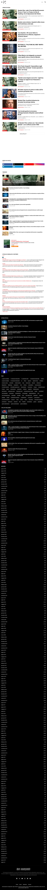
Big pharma (4, 385)
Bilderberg (10, 385)
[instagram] (39, 164)
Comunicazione (38, 385)
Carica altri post (23, 133)
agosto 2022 (23, 571)
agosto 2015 (23, 755)
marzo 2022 (23, 582)
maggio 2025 (23, 499)
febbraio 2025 (23, 505)
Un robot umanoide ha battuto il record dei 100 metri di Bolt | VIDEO (15, 301)
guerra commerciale (15, 403)
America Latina (5, 382)
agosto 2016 (23, 728)
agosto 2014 (23, 781)
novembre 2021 (23, 591)
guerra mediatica (23, 403)
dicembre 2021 (23, 588)
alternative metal (11, 391)
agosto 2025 (23, 492)
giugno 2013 (23, 811)
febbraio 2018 (23, 689)
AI (21, 380)
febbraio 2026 (23, 479)
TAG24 (3, 284)
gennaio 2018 (23, 691)
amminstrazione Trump (28, 391)
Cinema (25, 385)
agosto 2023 (23, 545)
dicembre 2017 (23, 693)
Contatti (29, 884)
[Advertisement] (23, 147)
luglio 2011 (23, 862)
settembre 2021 (23, 595)
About (20, 884)
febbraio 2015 (23, 768)
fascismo (15, 401)
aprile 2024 (23, 527)
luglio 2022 (23, 573)
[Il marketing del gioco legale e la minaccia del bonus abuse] (4, 361)
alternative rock (19, 391)
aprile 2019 (23, 658)
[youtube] (29, 164)
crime (17, 399)
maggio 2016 (23, 735)
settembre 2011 (23, 857)
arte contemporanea (6, 395)
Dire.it (3, 300)
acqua (7, 389)
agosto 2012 (23, 833)
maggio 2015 (23, 761)
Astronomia (28, 382)
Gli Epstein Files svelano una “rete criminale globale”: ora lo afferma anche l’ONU (30, 123)
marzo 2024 (23, 529)
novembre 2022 (23, 564)
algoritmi (30, 389)
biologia (3, 397)
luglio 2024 (23, 521)
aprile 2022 (23, 580)
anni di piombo (5, 393)
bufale (8, 397)
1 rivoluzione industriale (15, 378)
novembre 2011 (23, 853)
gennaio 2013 (23, 822)
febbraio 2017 (23, 715)
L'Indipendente (5, 289)
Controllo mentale (5, 387)
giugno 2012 (23, 838)
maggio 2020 (23, 630)
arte (38, 393)
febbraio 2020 (23, 637)
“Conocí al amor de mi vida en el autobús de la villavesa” (12, 264)
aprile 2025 (23, 501)
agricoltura (19, 389)
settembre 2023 (23, 543)
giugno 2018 (23, 680)
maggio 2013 (23, 814)
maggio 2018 (23, 682)
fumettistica (29, 401)
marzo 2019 (23, 661)
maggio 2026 (23, 473)
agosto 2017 (23, 702)
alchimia (24, 389)
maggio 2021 (23, 604)
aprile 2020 (23, 632)
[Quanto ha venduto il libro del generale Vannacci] (4, 450)
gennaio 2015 (23, 770)
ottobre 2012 (23, 829)
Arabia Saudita (18, 382)
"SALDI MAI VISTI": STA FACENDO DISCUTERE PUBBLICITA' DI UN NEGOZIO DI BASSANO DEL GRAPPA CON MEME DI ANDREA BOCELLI (26, 199)
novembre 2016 (23, 722)
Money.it (4, 295)
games (35, 401)
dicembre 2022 (23, 562)
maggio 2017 (23, 709)
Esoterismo (30, 387)
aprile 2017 (23, 711)
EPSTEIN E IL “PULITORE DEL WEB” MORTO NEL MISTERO (30, 45)
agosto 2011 (23, 860)
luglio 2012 (23, 836)
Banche (33, 382)
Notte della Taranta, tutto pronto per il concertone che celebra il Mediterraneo (16, 280)
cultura (21, 399)
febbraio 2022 (23, 584)
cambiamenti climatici (15, 397)
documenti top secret (39, 399)
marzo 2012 (23, 844)
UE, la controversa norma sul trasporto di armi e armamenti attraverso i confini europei (26, 210)
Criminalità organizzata (14, 387)
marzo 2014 (23, 792)
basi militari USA (29, 395)
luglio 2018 (23, 678)
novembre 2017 (23, 696)
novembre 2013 (23, 801)
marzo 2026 (23, 477)
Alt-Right (41, 380)
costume (13, 399)
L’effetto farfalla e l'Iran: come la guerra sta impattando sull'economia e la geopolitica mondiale (25, 233)
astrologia (13, 395)
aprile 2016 (23, 737)
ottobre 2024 (23, 514)
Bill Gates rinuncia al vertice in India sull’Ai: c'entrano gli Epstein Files (30, 90)
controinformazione (5, 399)
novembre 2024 (23, 512)
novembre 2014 (23, 774)
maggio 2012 (23, 840)
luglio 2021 (23, 599)
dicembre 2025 (23, 484)
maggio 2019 (23, 656)
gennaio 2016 (23, 744)
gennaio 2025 (23, 508)
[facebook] (7, 164)
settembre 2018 (23, 674)
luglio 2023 (23, 547)
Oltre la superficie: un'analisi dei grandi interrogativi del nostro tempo (21, 370)
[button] (1, 2)
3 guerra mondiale (5, 380)
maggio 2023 (23, 551)
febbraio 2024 (23, 532)
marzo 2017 (23, 713)
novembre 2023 (23, 538)
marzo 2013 (23, 818)
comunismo (30, 397)
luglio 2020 (23, 626)
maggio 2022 (23, 578)
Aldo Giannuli (13, 240)
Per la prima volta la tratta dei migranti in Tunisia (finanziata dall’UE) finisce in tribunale (18, 290)
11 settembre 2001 (24, 378)
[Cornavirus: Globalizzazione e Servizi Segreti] (7, 240)
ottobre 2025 (23, 488)
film (20, 401)
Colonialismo (30, 385)
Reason (3, 274)
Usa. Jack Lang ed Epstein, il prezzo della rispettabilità (19, 204)
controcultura (36, 397)
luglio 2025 (23, 495)
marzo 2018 (23, 687)
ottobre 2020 (23, 619)
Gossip (3, 389)
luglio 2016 (23, 731)
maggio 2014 (23, 787)
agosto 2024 (23, 519)
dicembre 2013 (23, 798)
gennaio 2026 (23, 481)
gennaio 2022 (23, 586)
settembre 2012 (23, 831)
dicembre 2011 (23, 851)
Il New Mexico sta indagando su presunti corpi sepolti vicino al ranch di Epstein (29, 56)
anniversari (11, 393)
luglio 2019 (23, 652)
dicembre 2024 (23, 510)
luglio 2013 (23, 809)
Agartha (29, 380)
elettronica (10, 401)
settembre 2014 (23, 779)
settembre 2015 (23, 752)
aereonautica (13, 389)
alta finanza (4, 391)
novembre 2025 (23, 486)
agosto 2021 (23, 597)
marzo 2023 (23, 556)
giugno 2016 (23, 733)
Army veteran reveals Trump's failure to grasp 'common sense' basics (15, 269)
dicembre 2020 (23, 615)
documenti (31, 399)
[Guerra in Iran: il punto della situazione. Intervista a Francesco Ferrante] (4, 339)
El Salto (3, 263)
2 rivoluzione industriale (34, 378)
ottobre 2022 (23, 567)
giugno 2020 (23, 628)
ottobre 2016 (23, 724)
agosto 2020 (23, 623)
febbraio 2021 (23, 610)
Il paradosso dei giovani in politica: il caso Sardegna (19, 187)
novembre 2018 (23, 669)
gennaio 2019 (23, 665)
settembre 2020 (23, 621)
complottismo (23, 397)
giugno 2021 (23, 602)
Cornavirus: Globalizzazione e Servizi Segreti (20, 241)
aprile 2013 (23, 816)
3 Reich (42, 378)
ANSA (3, 279)
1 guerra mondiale (5, 378)
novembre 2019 (23, 643)
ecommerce (4, 401)
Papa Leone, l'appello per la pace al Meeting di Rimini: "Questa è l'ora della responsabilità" (19, 285)
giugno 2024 (23, 523)
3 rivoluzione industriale (15, 380)
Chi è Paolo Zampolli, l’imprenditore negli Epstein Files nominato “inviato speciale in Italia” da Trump (30, 67)
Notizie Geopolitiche (6, 306)
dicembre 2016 (23, 720)
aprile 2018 (23, 685)
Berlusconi (39, 382)
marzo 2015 (23, 766)
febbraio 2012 (23, 846)
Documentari (23, 387)
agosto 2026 (23, 468)
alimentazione (36, 389)
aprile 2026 (23, 475)
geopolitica (40, 401)
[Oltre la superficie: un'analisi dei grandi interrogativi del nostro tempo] (4, 372)
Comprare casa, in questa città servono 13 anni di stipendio (13, 296)
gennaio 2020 (23, 639)
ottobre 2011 (23, 855)
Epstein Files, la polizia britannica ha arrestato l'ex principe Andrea (28, 101)
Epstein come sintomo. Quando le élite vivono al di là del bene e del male (31, 23)
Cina (21, 385)
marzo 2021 (23, 608)
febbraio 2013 (23, 820)
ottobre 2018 (23, 672)
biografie (41, 395)
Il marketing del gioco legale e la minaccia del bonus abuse (19, 359)
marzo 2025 (23, 503)
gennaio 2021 (23, 613)
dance (26, 399)
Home (17, 884)
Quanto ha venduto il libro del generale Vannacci (17, 448)
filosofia (23, 401)
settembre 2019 (23, 648)
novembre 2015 (23, 748)
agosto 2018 (23, 676)
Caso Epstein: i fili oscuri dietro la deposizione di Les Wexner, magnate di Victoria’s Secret (29, 34)
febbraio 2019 (23, 663)
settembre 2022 (23, 569)
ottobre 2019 (23, 645)
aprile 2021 (23, 606)
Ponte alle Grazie (14, 243)
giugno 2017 (23, 707)
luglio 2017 (23, 704)
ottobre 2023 (23, 540)
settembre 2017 (23, 700)
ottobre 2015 (23, 750)
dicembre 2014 (23, 772)
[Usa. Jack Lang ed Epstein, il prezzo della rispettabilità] (5, 206)
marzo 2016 (23, 739)
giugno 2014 (23, 785)
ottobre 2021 (23, 593)
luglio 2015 (23, 757)
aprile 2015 (23, 763)
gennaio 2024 (23, 534)
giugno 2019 (23, 654)
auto (23, 395)
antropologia (24, 393)
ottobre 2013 (23, 803)
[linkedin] (7, 167)
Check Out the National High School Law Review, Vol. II (12, 275)
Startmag (4, 258)
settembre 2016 (23, 726)
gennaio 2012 (23, 849)
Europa (35, 387)
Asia (23, 382)
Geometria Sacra (41, 387)
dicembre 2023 (23, 536)
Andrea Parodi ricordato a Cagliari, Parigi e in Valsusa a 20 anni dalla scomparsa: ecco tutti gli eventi (26, 227)
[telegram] (18, 167)
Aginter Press (35, 380)
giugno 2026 (23, 470)
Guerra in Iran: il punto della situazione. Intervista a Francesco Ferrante (22, 337)
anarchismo (41, 391)
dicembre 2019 (23, 641)
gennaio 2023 (23, 560)
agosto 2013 (23, 807)
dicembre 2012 (23, 825)
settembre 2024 (23, 516)
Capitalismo (16, 385)
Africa (25, 380)
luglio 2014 (23, 783)
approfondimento (32, 393)
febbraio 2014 (23, 794)
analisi (36, 391)
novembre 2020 (23, 617)
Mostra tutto (5, 311)
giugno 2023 (23, 549)
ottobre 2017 (23, 698)
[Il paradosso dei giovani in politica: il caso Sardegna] (5, 189)
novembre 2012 (23, 827)
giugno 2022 (23, 575)
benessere (35, 395)
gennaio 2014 (23, 796)
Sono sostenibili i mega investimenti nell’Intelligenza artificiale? (14, 259)
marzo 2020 (23, 634)
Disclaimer (25, 884)
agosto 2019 (23, 650)
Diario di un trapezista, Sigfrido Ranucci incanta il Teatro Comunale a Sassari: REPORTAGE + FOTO (26, 349)
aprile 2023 (23, 554)
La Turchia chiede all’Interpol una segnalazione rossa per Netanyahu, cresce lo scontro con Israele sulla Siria (22, 307)
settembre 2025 (23, 490)
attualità (18, 395)
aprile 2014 (23, 790)
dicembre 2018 (23, 667)
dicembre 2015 (23, 746)
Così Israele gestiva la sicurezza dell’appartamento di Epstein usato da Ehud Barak (30, 112)
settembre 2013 (23, 805)
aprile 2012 (23, 842)
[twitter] (18, 164)
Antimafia (11, 382)
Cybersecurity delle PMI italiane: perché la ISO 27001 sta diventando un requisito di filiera (26, 193)
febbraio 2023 (23, 558)
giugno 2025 (23, 497)
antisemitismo (18, 393)
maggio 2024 (23, 525)
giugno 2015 (23, 759)
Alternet (3, 268)
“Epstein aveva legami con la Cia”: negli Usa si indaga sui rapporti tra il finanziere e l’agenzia (30, 79)
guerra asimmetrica (5, 403)
